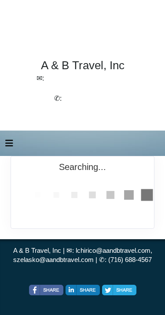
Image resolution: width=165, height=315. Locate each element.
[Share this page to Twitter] (119, 290)
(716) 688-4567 (130, 259)
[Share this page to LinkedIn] (83, 290)
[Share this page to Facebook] (46, 290)
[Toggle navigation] (9, 145)
